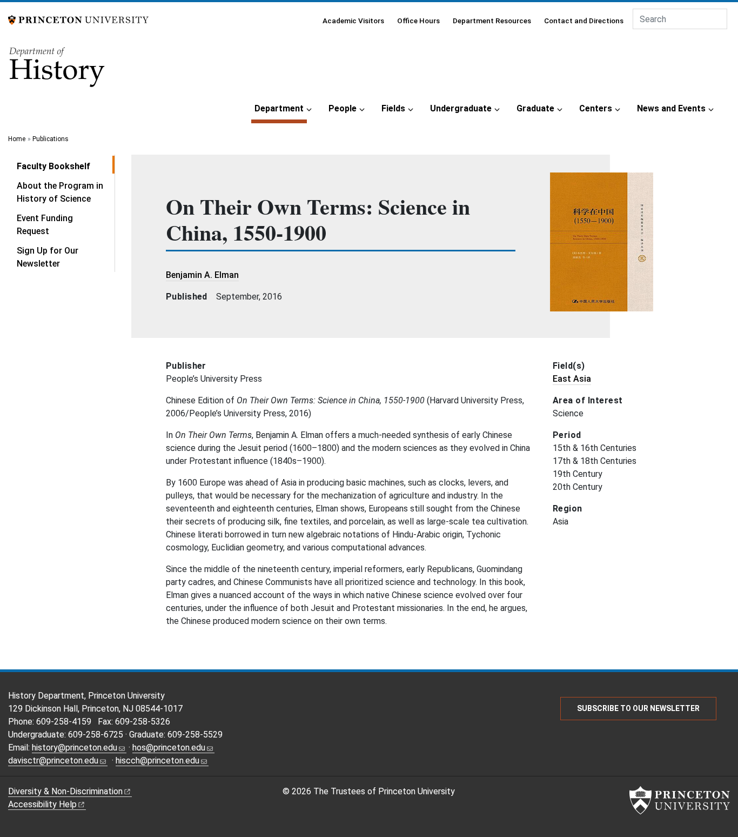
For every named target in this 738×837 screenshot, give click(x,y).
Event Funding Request (45, 224)
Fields (393, 108)
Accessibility (42, 804)
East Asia (572, 379)
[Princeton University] (78, 19)
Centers (595, 108)
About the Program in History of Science (60, 192)
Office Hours (418, 20)
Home (16, 139)
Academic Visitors (353, 20)
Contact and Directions (583, 20)
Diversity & (65, 791)
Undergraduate (461, 108)
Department (280, 108)
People (342, 108)
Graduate (535, 108)
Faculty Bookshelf (66, 166)
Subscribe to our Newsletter (638, 708)
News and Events (671, 108)
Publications (50, 139)
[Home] (58, 70)
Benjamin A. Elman (202, 275)
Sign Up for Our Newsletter (47, 257)
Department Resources (492, 20)
